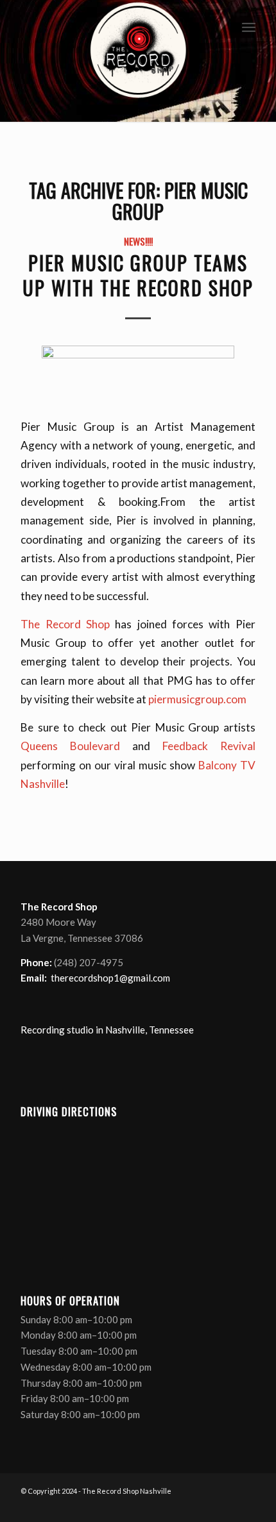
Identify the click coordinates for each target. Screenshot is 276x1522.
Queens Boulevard (70, 746)
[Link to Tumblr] (245, 1506)
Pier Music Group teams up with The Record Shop (138, 275)
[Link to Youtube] (226, 1506)
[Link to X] (207, 1506)
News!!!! (138, 240)
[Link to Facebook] (188, 1506)
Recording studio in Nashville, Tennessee (107, 1029)
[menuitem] (248, 25)
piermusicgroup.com (197, 699)
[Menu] (248, 25)
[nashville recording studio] (138, 61)
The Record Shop (65, 624)
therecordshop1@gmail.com (110, 977)
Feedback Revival (208, 746)
